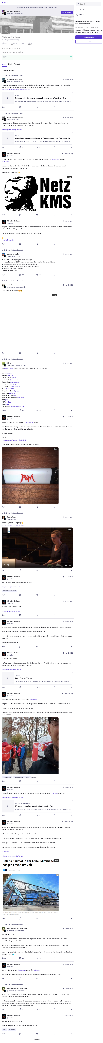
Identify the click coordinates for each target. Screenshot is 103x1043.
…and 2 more (34, 777)
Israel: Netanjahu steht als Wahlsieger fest (16, 89)
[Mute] (8, 565)
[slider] (37, 562)
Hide (69, 177)
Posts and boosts (8, 70)
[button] (37, 547)
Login (89, 42)
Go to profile (66, 12)
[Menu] (71, 38)
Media (10, 64)
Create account (89, 37)
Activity (4, 64)
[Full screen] (70, 565)
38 (12, 45)
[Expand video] (66, 565)
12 (2, 45)
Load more (37, 1039)
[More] (71, 107)
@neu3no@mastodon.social (10, 40)
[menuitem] (37, 547)
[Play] (4, 565)
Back (6, 2)
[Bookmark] (54, 107)
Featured (17, 64)
